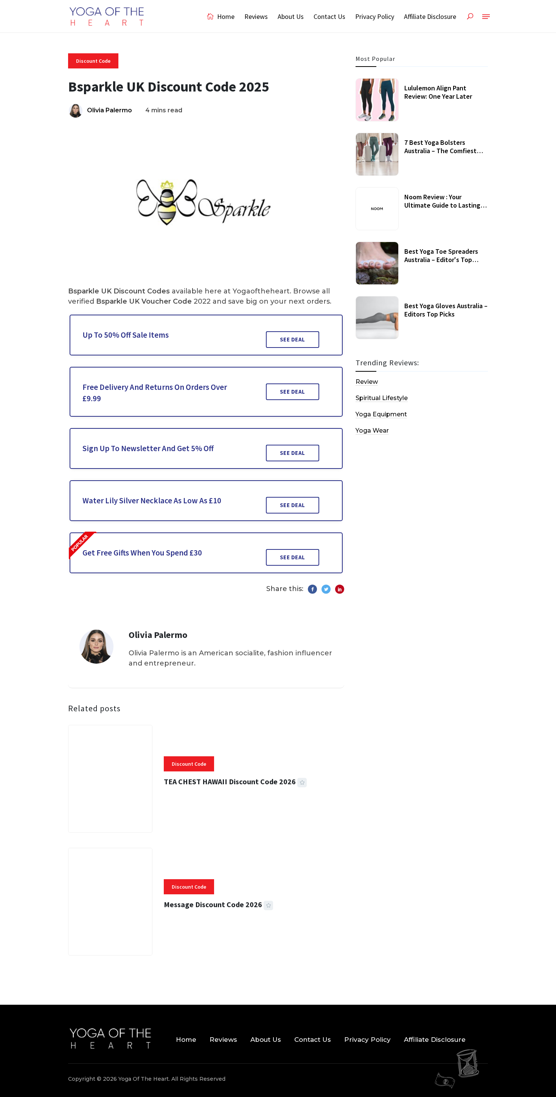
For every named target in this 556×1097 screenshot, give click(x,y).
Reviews (256, 16)
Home (225, 16)
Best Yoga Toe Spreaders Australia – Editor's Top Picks (441, 259)
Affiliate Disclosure (430, 16)
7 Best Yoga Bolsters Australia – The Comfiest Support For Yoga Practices (444, 150)
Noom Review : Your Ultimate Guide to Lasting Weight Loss (442, 204)
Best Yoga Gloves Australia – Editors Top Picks (446, 309)
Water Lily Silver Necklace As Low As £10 (151, 500)
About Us (291, 16)
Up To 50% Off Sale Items (125, 335)
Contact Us (329, 16)
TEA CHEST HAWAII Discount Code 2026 (230, 781)
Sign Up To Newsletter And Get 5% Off (148, 448)
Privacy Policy (374, 16)
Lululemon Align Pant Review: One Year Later (438, 92)
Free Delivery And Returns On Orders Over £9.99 (154, 392)
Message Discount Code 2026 (213, 904)
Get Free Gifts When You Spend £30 (142, 553)
